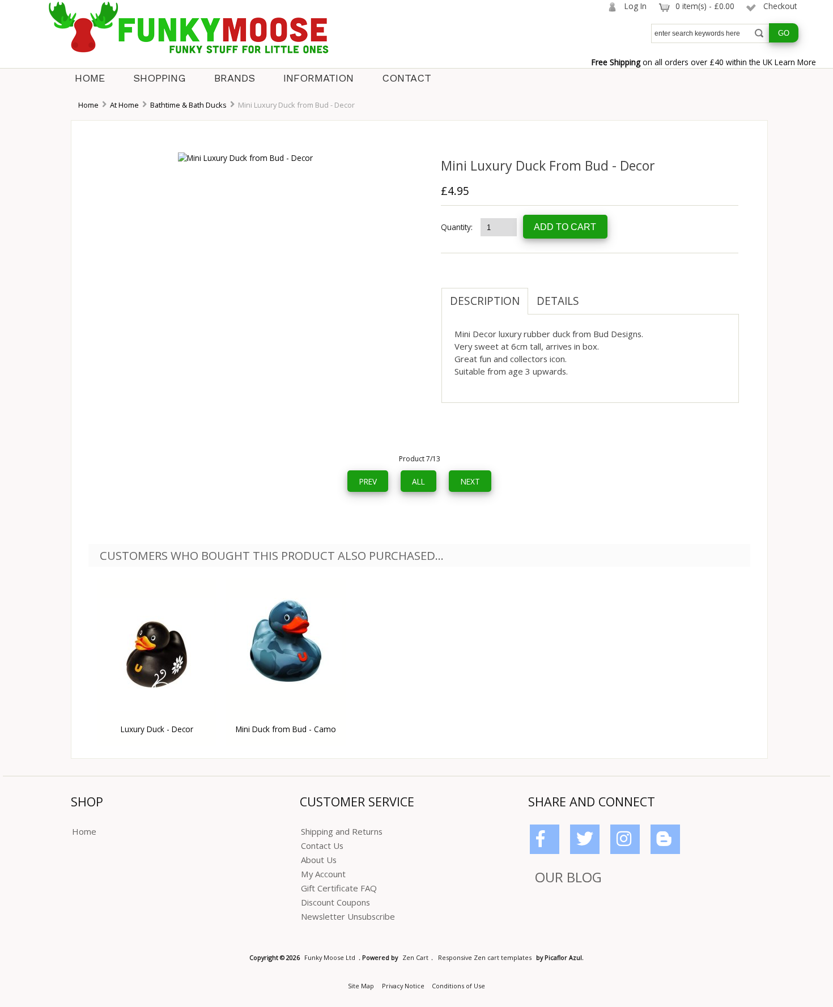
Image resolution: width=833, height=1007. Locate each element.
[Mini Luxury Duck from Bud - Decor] (245, 157)
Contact (406, 78)
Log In (635, 6)
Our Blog (568, 877)
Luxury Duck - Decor (157, 729)
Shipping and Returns (341, 831)
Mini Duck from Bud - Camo (286, 729)
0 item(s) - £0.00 (704, 6)
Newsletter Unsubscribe (348, 916)
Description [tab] (485, 301)
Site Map (361, 985)
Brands (234, 78)
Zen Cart (415, 957)
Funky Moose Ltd (329, 957)
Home (90, 78)
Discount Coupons (335, 902)
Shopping (159, 78)
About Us (319, 859)
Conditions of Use (458, 985)
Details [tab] (558, 301)
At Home (124, 105)
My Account (323, 873)
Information (318, 78)
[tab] (596, 295)
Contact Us (322, 845)
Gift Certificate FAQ (339, 888)
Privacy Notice (403, 985)
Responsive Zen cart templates (485, 957)
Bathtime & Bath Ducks (188, 105)
